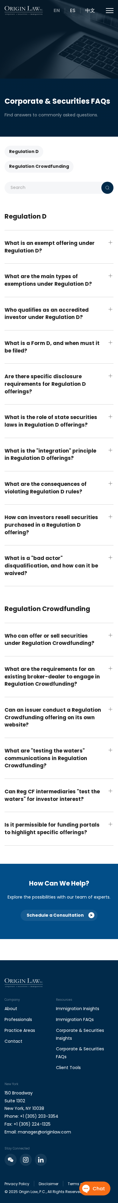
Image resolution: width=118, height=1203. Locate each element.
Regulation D (24, 151)
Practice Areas (20, 1030)
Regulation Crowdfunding (39, 166)
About (11, 1009)
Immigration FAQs (75, 1019)
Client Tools (68, 1068)
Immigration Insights (77, 1009)
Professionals (18, 1019)
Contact (13, 1041)
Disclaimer (48, 1183)
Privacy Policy (17, 1183)
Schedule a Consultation (55, 915)
